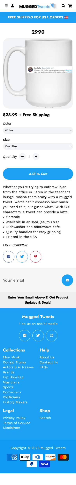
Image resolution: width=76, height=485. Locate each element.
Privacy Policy (14, 418)
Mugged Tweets (53, 448)
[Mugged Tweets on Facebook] (24, 335)
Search (45, 418)
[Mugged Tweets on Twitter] (38, 335)
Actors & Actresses (18, 367)
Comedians (12, 392)
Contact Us (49, 362)
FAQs (44, 367)
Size (6, 140)
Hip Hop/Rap (13, 377)
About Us (47, 357)
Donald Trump (14, 362)
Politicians (11, 397)
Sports (8, 387)
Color (7, 124)
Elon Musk (11, 357)
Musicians (11, 382)
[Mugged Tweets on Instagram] (51, 335)
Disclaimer (11, 428)
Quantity (10, 157)
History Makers (15, 402)
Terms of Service (16, 423)
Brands (8, 372)
